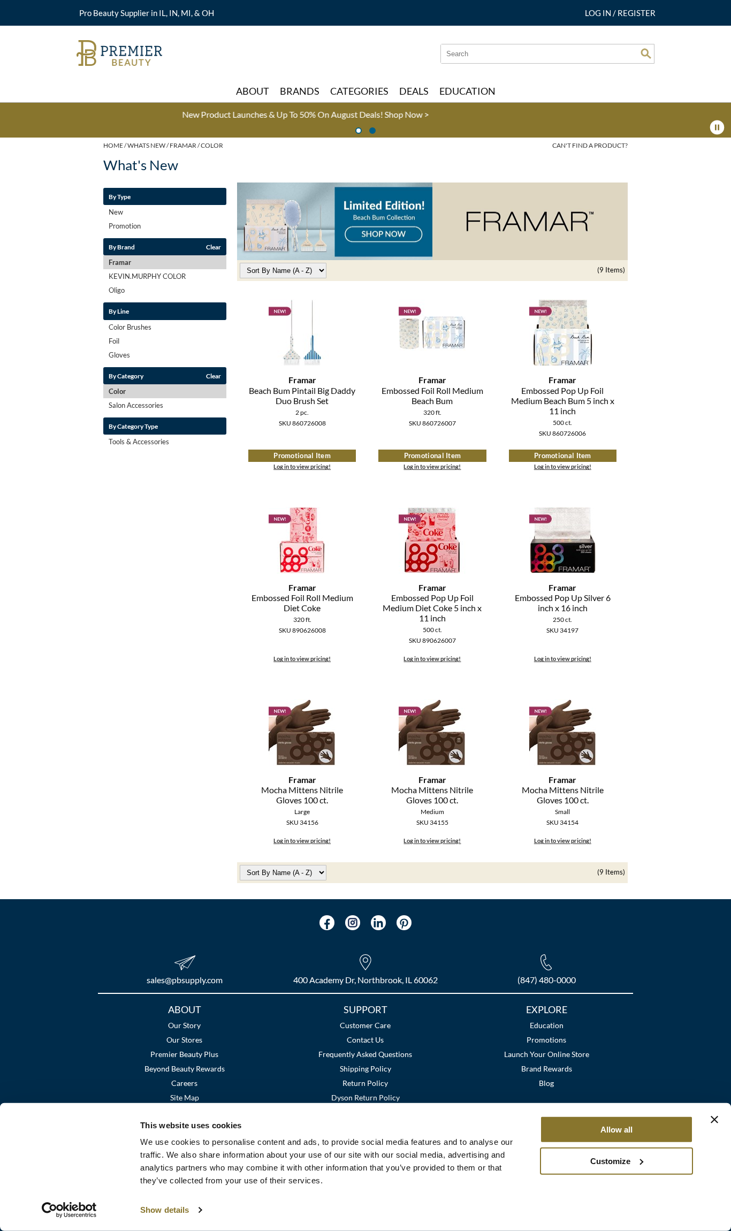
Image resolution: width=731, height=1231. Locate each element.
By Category (126, 376)
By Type (120, 196)
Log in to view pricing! (302, 466)
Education (547, 1025)
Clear (213, 247)
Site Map (184, 1097)
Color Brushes (130, 327)
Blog (546, 1083)
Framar (120, 262)
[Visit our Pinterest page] (404, 922)
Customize (610, 1160)
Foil (114, 341)
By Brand (122, 247)
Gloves (119, 355)
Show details (164, 1209)
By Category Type (133, 426)
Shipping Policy (365, 1068)
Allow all (616, 1129)
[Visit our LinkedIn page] (378, 922)
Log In (599, 13)
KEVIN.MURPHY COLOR (147, 276)
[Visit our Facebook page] (326, 922)
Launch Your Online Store (546, 1054)
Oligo (117, 290)
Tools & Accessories (139, 441)
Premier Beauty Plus (184, 1054)
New (116, 212)
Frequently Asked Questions (365, 1054)
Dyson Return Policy (365, 1097)
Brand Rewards (546, 1068)
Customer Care (365, 1025)
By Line (119, 311)
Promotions (546, 1039)
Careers (184, 1083)
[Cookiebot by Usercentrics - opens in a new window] (69, 1210)
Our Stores (184, 1039)
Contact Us (365, 1039)
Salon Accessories (136, 405)
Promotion (125, 226)
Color (117, 391)
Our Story (184, 1025)
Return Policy (365, 1083)
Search (646, 53)
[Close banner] (714, 1119)
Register (637, 13)
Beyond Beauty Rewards (184, 1068)
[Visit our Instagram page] (352, 922)
